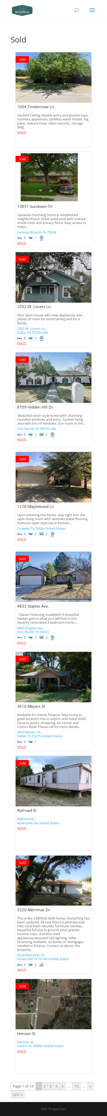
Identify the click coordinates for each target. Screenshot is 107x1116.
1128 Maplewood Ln (35, 506)
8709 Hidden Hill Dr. (35, 407)
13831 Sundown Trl (34, 206)
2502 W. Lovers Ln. (34, 306)
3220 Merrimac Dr (33, 909)
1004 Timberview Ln (35, 106)
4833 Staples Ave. (33, 606)
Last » (17, 1094)
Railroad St (26, 810)
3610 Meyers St (31, 706)
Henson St (26, 1033)
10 (77, 1086)
